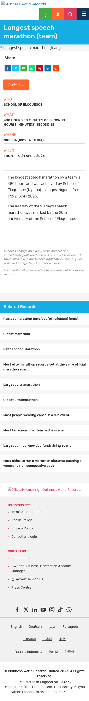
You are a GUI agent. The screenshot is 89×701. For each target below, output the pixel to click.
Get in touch (20, 558)
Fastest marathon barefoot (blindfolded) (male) (41, 318)
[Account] (58, 14)
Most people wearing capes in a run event (36, 415)
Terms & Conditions (26, 512)
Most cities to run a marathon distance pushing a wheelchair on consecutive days (42, 463)
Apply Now (16, 84)
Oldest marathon (16, 334)
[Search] (70, 14)
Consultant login (24, 536)
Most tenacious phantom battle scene (33, 430)
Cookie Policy (21, 520)
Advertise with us (29, 579)
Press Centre (21, 587)
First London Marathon (21, 349)
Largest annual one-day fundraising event (37, 445)
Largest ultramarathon (21, 384)
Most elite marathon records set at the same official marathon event (44, 367)
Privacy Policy (22, 528)
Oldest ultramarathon (20, 400)
